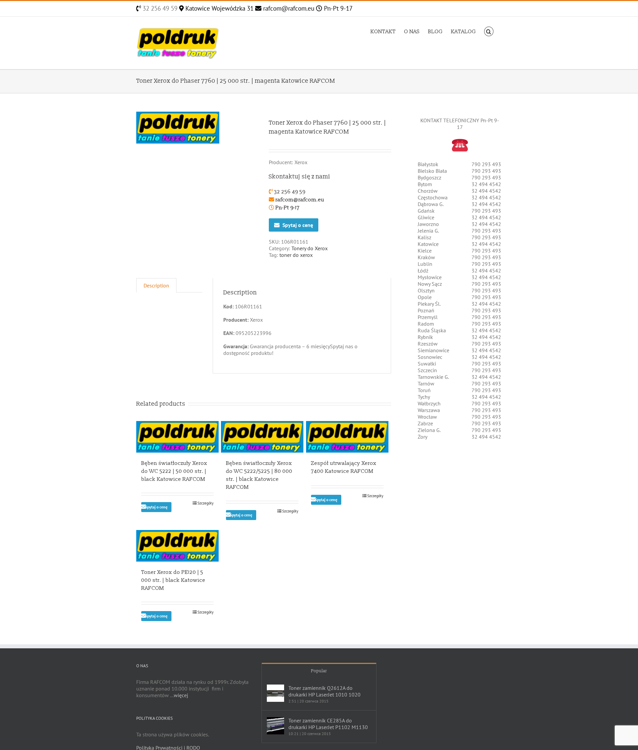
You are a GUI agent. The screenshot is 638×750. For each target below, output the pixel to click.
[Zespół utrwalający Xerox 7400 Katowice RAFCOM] (347, 437)
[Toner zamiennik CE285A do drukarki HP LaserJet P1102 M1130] (275, 725)
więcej (181, 695)
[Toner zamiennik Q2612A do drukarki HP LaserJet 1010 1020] (275, 693)
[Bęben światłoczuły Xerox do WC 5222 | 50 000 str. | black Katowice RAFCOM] (177, 437)
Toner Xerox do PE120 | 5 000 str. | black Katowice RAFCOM (173, 580)
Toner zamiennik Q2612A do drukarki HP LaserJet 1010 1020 (324, 691)
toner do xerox (296, 255)
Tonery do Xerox (309, 248)
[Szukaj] (488, 31)
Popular (319, 671)
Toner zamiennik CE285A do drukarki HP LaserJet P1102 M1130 (328, 723)
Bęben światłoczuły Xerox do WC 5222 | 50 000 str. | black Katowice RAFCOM (174, 471)
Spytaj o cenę (297, 225)
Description (156, 285)
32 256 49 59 (159, 8)
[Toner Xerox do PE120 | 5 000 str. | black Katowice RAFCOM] (177, 546)
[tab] (156, 285)
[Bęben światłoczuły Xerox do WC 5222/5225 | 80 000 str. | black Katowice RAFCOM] (262, 437)
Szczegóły (205, 502)
